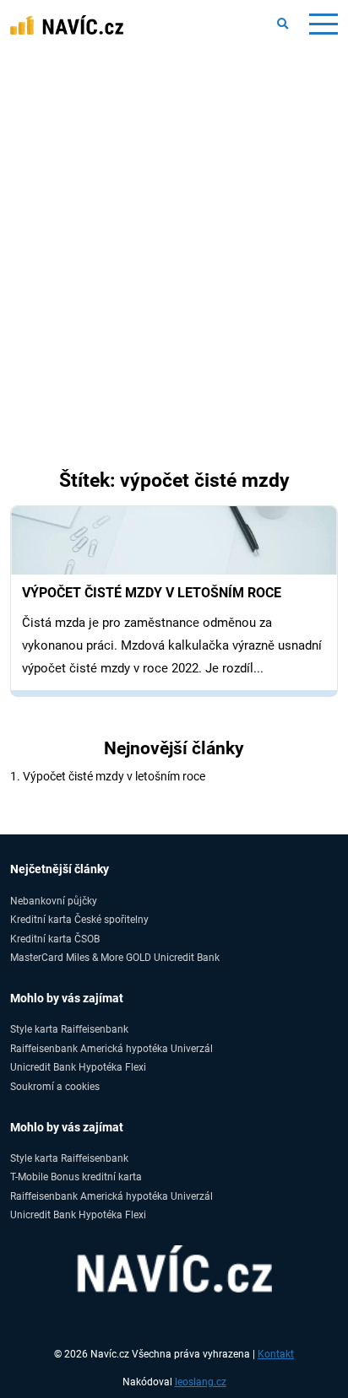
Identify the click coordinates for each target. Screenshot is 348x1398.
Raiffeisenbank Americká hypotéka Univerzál (111, 1048)
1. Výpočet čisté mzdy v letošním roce (107, 776)
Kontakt (276, 1354)
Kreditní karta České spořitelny (79, 919)
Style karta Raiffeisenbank (69, 1029)
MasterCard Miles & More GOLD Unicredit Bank (115, 957)
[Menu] (323, 24)
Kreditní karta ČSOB (55, 938)
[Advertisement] (174, 231)
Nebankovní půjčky (53, 900)
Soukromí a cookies (55, 1086)
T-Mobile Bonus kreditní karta (76, 1176)
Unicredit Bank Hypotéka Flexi (78, 1067)
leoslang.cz (200, 1382)
